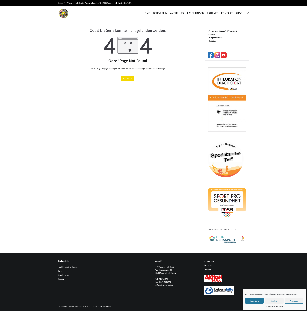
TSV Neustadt (76, 307)
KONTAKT (227, 13)
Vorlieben (294, 301)
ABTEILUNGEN (195, 13)
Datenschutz (270, 306)
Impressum (279, 306)
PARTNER (212, 13)
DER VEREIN (160, 13)
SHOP (239, 13)
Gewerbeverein (63, 275)
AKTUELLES (177, 13)
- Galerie (211, 34)
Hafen (60, 271)
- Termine (212, 41)
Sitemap (207, 269)
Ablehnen (274, 301)
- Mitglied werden (215, 38)
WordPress (107, 307)
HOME (146, 13)
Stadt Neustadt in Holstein (68, 267)
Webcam (61, 279)
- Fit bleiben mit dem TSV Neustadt (222, 31)
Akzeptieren (254, 301)
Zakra (97, 307)
